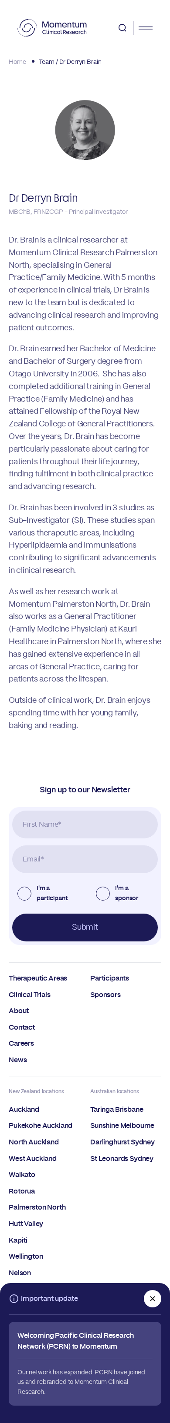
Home (17, 62)
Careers (21, 1043)
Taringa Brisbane (116, 1109)
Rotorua (22, 1191)
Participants (109, 978)
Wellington (26, 1256)
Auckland (24, 1109)
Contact (22, 1027)
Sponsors (105, 994)
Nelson (20, 1273)
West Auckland (33, 1158)
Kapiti (18, 1240)
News (18, 1060)
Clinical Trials (30, 994)
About (19, 1010)
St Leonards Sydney (121, 1158)
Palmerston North (37, 1207)
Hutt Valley (26, 1223)
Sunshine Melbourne (122, 1125)
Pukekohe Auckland (40, 1125)
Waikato (22, 1174)
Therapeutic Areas (38, 978)
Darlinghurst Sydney (122, 1142)
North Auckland (34, 1142)
